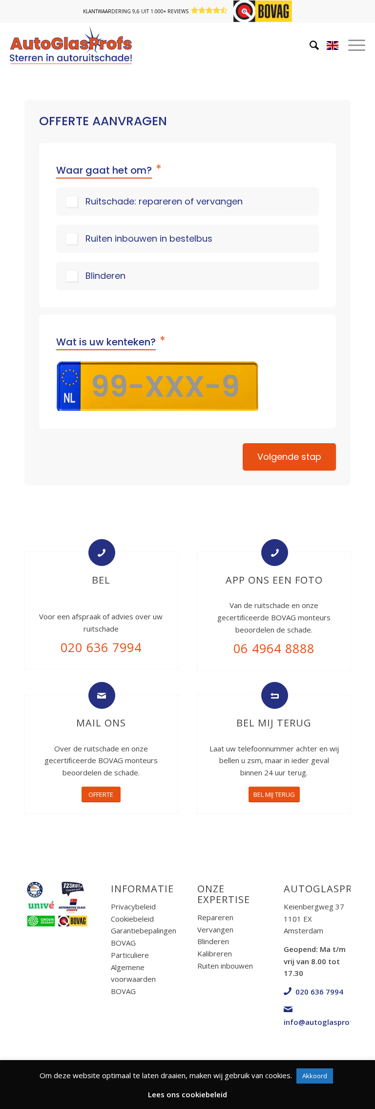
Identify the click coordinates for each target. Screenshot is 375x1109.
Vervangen (215, 929)
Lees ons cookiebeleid (187, 1094)
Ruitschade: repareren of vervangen (164, 201)
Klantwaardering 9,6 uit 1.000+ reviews (135, 11)
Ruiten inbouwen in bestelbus (148, 238)
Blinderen (105, 276)
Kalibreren (214, 953)
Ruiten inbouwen (225, 966)
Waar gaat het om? (109, 169)
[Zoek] (299, 45)
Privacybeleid (133, 906)
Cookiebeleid (132, 919)
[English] (332, 47)
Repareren (215, 917)
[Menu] (342, 45)
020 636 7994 (101, 647)
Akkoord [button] (314, 1075)
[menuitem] (299, 45)
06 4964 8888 (273, 648)
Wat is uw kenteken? (111, 341)
